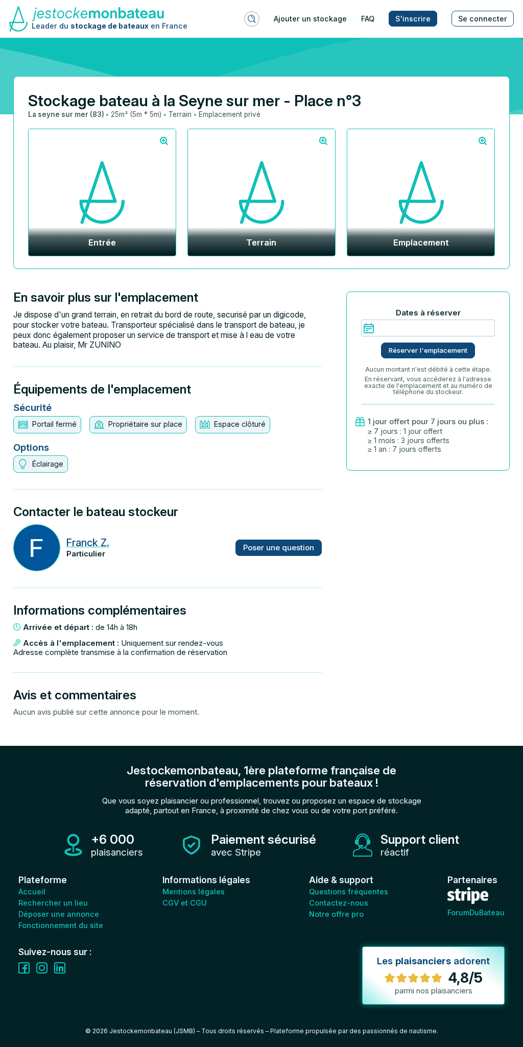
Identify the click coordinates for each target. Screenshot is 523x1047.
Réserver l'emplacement (428, 350)
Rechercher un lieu (53, 902)
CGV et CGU (184, 902)
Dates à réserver (428, 313)
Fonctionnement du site (60, 925)
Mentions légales (193, 891)
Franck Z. (87, 543)
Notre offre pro (336, 914)
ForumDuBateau (476, 912)
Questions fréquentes (348, 891)
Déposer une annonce (58, 914)
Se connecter (482, 18)
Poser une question (278, 547)
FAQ (367, 18)
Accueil (31, 891)
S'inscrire (413, 18)
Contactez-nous (338, 902)
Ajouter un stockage (310, 18)
